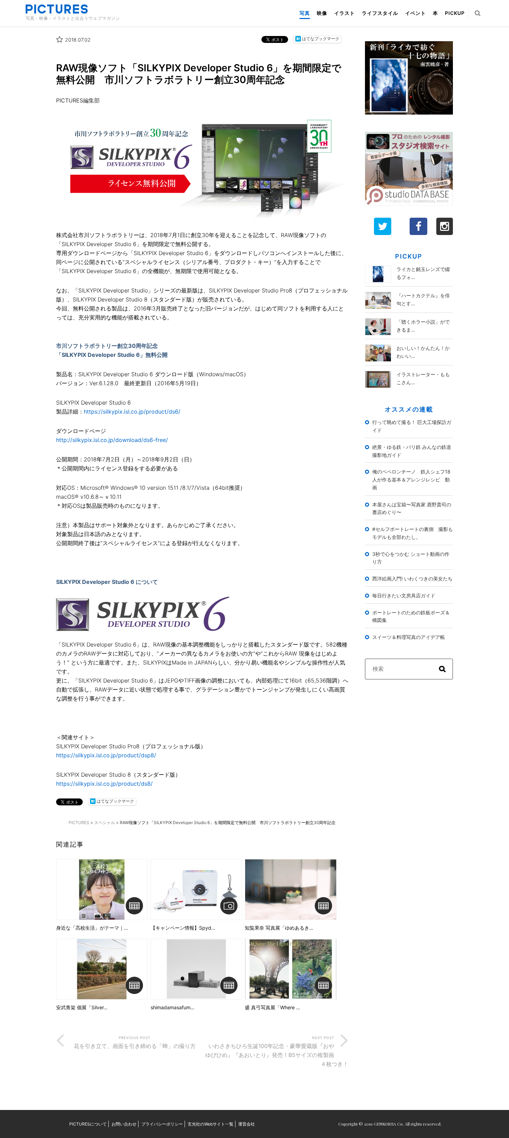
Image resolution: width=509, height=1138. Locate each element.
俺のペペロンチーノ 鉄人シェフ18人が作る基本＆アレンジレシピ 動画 (411, 479)
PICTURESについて (88, 1124)
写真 (305, 13)
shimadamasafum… (173, 1007)
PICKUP (455, 13)
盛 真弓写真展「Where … (272, 1007)
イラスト (344, 13)
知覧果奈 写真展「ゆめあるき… (279, 928)
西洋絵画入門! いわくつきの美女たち (412, 578)
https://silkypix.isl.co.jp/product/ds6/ (132, 411)
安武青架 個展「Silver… (82, 1007)
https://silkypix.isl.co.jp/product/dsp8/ (106, 755)
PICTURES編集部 (78, 100)
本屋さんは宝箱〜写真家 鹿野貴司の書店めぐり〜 (411, 508)
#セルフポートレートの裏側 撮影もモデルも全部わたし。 (412, 533)
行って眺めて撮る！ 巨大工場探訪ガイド (411, 426)
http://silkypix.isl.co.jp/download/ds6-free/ (112, 439)
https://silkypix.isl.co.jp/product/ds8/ (104, 783)
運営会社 (246, 1124)
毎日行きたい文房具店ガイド (403, 595)
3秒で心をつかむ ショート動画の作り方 (410, 558)
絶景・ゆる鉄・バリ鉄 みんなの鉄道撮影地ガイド (411, 451)
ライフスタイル (380, 13)
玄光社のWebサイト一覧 (210, 1124)
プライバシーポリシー (162, 1124)
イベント (415, 13)
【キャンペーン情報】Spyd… (183, 928)
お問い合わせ (123, 1124)
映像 (322, 13)
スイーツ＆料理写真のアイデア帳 (408, 637)
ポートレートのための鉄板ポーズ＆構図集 (411, 616)
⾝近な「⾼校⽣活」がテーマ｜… (92, 928)
